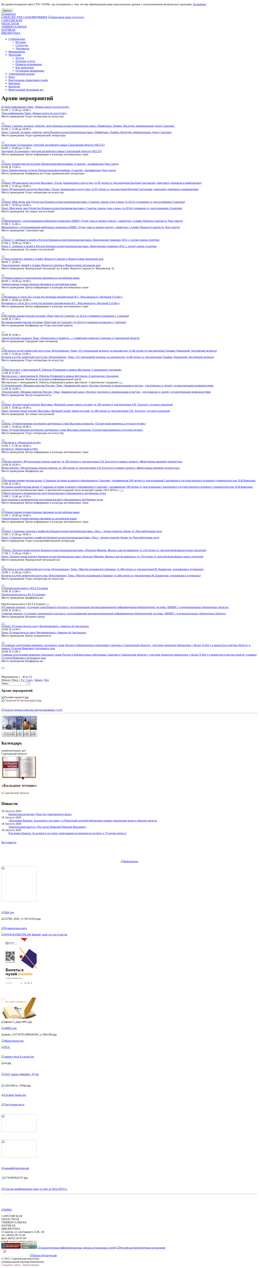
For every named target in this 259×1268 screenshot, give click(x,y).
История (21, 42)
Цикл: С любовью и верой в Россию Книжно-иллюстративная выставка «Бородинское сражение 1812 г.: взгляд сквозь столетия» (79, 246)
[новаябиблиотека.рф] (15, 1168)
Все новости (8, 842)
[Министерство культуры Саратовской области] (11, 1247)
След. (29, 680)
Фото (11, 76)
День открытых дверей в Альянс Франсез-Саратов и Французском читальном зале (51, 265)
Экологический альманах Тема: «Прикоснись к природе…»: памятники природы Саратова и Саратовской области (70, 338)
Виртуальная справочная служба (28, 80)
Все (46, 680)
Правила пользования (29, 64)
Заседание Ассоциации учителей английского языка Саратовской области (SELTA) (51, 151)
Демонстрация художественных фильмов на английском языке (39, 284)
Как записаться (25, 67)
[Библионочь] (129, 861)
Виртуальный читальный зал (25, 89)
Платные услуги (25, 61)
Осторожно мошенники (30, 70)
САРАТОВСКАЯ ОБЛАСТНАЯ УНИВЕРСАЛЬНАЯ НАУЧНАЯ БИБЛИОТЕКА (13, 26)
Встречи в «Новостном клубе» (19, 448)
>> (3, 122)
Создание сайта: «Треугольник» (20, 1264)
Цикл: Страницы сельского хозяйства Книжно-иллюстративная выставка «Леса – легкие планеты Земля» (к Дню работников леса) (80, 537)
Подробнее (199, 4)
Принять (7, 10)
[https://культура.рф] (34, 934)
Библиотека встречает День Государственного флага (40, 814)
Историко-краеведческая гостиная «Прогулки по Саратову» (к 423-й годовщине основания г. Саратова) (63, 322)
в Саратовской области (19, 788)
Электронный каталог (21, 73)
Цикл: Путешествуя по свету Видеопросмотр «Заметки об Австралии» (44, 632)
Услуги (20, 57)
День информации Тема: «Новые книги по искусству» (34, 113)
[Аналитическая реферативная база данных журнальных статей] (77, 1247)
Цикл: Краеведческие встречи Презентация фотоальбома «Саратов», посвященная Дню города (58, 170)
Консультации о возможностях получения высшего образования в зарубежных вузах (52, 499)
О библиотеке (16, 38)
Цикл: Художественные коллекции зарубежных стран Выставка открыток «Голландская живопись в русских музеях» (72, 429)
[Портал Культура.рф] (43, 1255)
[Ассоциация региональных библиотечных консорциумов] (29, 1247)
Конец (38, 680)
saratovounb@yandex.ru (22, 1241)
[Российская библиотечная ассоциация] (141, 1247)
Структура (22, 45)
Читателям (14, 54)
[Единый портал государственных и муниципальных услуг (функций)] (15, 1255)
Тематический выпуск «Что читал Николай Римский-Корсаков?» (47, 826)
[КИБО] (6, 1209)
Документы (22, 48)
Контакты (14, 83)
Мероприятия (16, 51)
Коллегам (14, 86)
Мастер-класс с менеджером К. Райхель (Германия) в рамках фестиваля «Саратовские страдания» (60, 376)
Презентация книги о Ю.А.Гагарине (23, 594)
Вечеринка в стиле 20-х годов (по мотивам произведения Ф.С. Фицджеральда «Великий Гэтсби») (60, 303)
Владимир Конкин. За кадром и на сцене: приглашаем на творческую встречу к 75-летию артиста (67, 833)
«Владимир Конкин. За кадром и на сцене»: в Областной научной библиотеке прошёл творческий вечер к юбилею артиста (82, 820)
